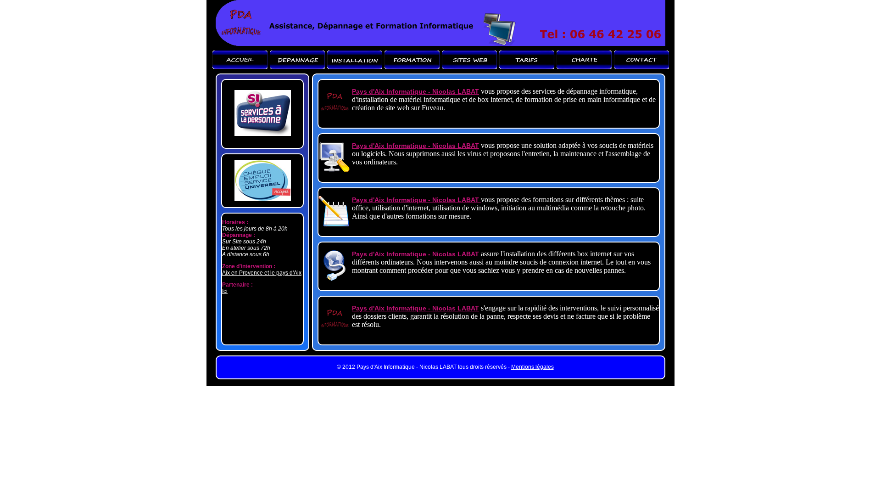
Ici (225, 291)
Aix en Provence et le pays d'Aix (261, 273)
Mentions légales (532, 367)
